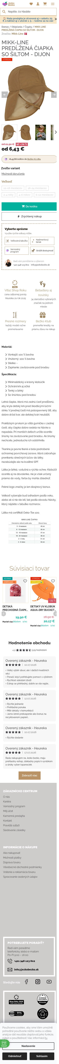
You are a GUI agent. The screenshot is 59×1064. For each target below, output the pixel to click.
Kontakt (7, 820)
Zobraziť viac (29, 775)
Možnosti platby (12, 857)
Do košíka (31, 206)
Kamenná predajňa (14, 815)
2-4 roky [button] (8, 194)
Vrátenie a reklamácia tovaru (19, 872)
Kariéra (7, 801)
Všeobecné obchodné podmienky (22, 867)
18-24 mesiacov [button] (37, 188)
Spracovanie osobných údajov (20, 876)
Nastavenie (28, 1046)
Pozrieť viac (8, 622)
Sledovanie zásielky (14, 830)
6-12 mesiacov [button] (44, 194)
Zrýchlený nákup (31, 216)
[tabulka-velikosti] (29, 530)
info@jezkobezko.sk (40, 265)
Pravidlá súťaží (11, 825)
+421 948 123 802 (21, 265)
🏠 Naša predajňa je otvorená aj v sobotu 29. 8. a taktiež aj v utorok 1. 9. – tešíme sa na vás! (28, 19)
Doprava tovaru (11, 862)
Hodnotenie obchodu (29, 642)
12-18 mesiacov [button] (12, 188)
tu (46, 1038)
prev (3, 613)
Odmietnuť (14, 1056)
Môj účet (8, 811)
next (55, 613)
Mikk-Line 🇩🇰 (19, 33)
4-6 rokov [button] (24, 194)
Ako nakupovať (11, 852)
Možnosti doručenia (13, 173)
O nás (6, 796)
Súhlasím (42, 1056)
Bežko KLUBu (34, 159)
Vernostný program (14, 806)
